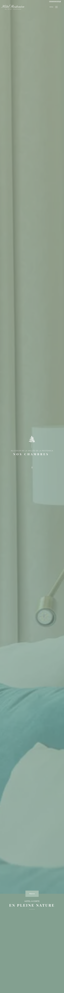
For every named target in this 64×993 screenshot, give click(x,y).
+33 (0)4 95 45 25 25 (54, 1)
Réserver (32, 894)
